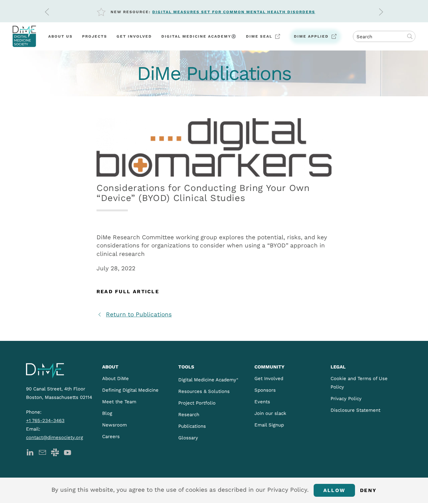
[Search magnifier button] (410, 36)
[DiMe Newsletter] (42, 452)
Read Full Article (128, 291)
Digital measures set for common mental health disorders (233, 12)
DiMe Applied (311, 36)
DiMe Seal (259, 36)
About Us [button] (60, 36)
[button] (47, 12)
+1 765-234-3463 (45, 420)
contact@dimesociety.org (54, 437)
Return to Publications (139, 314)
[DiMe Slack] (55, 452)
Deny (368, 490)
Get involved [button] (134, 36)
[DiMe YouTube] (67, 452)
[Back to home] (24, 36)
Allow (334, 490)
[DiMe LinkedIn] (30, 452)
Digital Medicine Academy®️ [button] (199, 36)
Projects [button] (94, 36)
